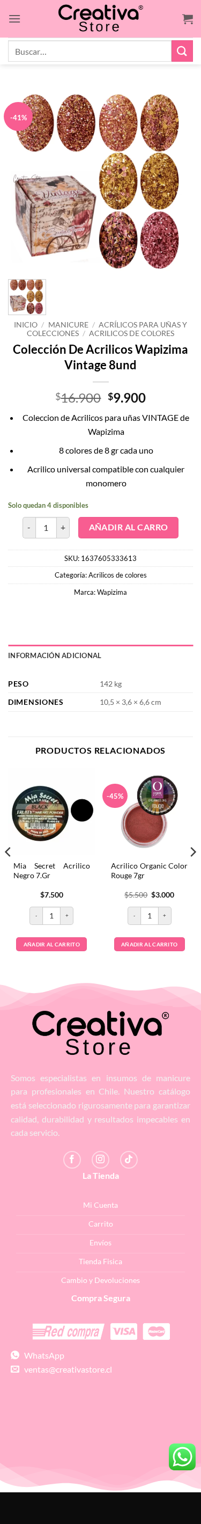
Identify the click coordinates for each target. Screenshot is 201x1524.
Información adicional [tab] (54, 655)
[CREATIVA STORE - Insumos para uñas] (100, 19)
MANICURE (68, 324)
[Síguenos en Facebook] (72, 1160)
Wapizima (112, 592)
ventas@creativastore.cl (65, 1369)
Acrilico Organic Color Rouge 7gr (149, 871)
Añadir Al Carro (128, 527)
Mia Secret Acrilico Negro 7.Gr (51, 871)
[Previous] (8, 873)
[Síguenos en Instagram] (100, 1160)
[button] (14, 18)
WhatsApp (41, 1355)
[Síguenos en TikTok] (129, 1160)
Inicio (26, 324)
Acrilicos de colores (131, 333)
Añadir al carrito (52, 944)
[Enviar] (182, 50)
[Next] (192, 873)
